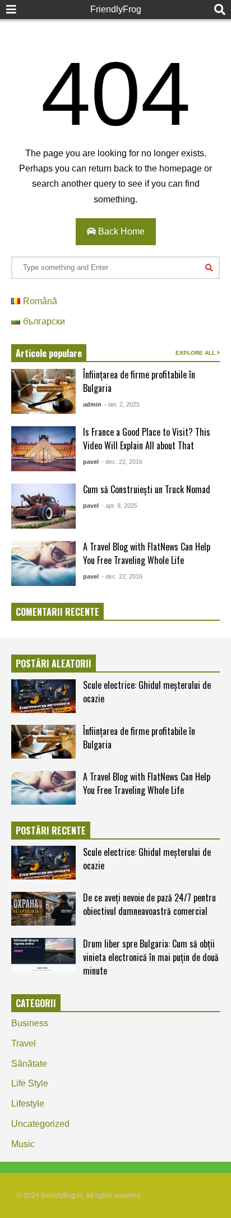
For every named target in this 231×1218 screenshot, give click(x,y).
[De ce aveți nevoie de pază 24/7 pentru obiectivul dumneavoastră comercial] (43, 909)
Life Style (29, 1083)
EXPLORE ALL (196, 353)
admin (92, 404)
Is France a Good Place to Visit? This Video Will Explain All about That (146, 438)
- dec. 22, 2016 (121, 461)
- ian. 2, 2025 (122, 404)
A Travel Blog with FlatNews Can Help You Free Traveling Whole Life (146, 553)
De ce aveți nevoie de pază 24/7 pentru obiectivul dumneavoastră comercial (149, 904)
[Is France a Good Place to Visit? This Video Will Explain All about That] (43, 448)
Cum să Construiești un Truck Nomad (146, 489)
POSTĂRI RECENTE (51, 830)
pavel (91, 461)
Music (23, 1144)
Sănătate (29, 1063)
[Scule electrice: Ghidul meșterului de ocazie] (43, 696)
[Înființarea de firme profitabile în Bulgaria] (43, 391)
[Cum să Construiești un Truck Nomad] (43, 506)
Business (29, 1023)
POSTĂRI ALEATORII (53, 663)
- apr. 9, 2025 (119, 505)
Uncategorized (40, 1124)
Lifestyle (27, 1103)
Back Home (120, 231)
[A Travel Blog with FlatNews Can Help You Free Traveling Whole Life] (43, 563)
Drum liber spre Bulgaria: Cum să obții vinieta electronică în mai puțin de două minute (151, 957)
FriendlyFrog (115, 9)
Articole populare (49, 353)
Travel (23, 1043)
